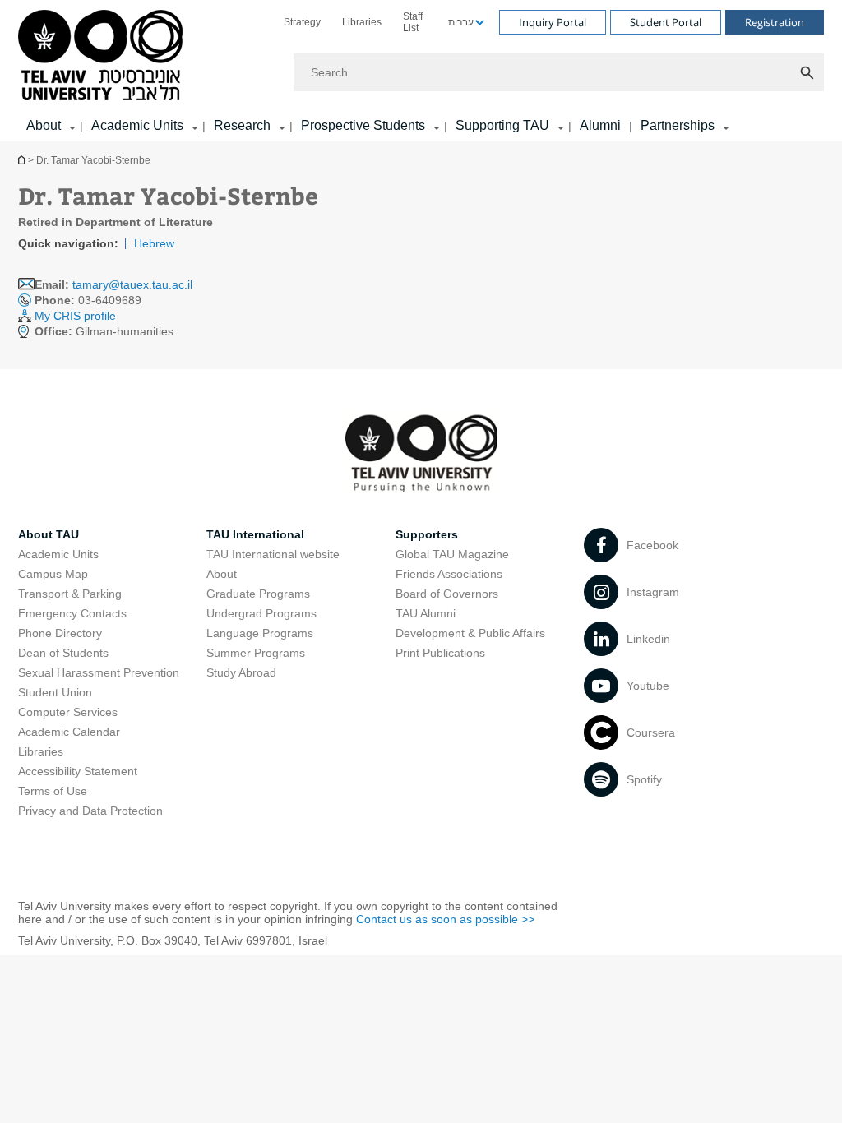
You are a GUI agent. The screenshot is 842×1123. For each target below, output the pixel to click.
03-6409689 (88, 300)
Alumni (600, 125)
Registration (774, 22)
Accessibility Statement (77, 771)
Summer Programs (255, 652)
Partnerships (678, 125)
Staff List (413, 22)
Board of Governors (447, 593)
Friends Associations (449, 573)
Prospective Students (363, 125)
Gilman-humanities (104, 331)
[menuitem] (302, 22)
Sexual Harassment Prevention (98, 672)
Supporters (427, 534)
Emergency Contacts (72, 613)
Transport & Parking (70, 593)
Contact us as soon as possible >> (445, 919)
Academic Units (137, 125)
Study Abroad (241, 672)
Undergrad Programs (261, 613)
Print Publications (440, 652)
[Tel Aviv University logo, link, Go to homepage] (103, 56)
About (221, 573)
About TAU (48, 534)
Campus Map (53, 573)
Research (242, 125)
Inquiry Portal (552, 22)
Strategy (302, 22)
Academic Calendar (69, 731)
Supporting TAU (502, 125)
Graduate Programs (258, 593)
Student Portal (665, 22)
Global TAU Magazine (452, 554)
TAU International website (273, 554)
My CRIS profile (75, 315)
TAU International (255, 534)
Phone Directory (60, 633)
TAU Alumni (426, 613)
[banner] (421, 70)
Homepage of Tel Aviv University (23, 159)
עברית (461, 22)
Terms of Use (52, 790)
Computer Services (68, 712)
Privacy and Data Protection (90, 810)
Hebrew (154, 243)
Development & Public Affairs (470, 633)
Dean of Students (63, 652)
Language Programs (259, 633)
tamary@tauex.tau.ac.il (132, 284)
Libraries (362, 22)
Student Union (55, 692)
